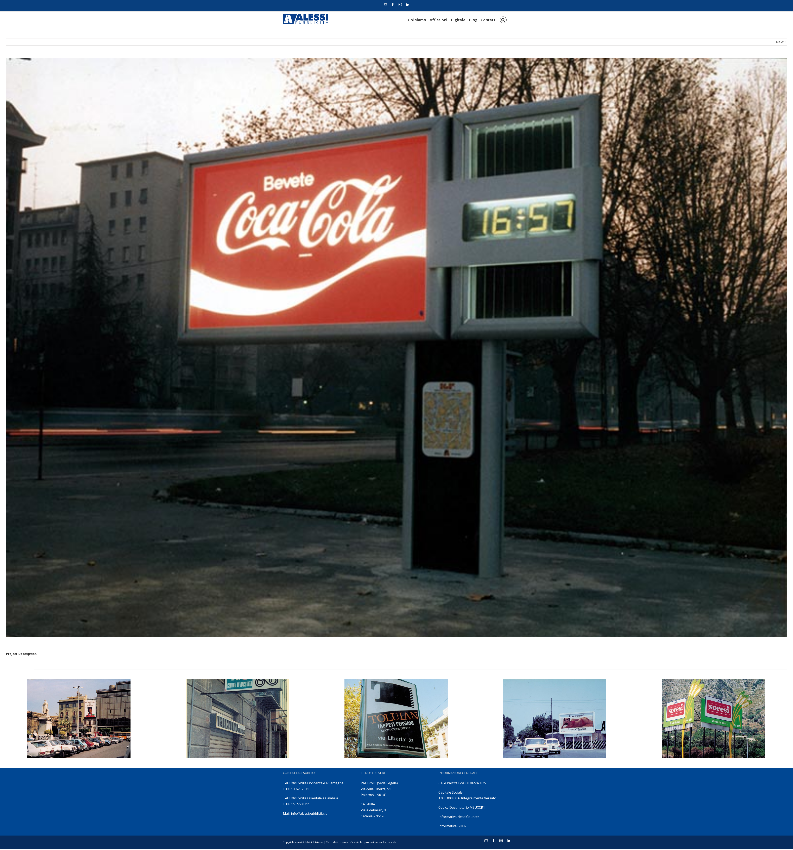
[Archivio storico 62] (79, 718)
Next (780, 42)
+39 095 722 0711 (296, 804)
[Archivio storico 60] (237, 718)
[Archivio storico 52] (713, 718)
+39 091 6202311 (296, 789)
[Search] (503, 19)
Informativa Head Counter (458, 816)
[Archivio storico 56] (396, 718)
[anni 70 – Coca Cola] (396, 347)
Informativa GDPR (452, 826)
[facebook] (392, 4)
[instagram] (400, 4)
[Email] (385, 4)
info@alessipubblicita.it (309, 813)
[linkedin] (407, 4)
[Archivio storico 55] (554, 718)
